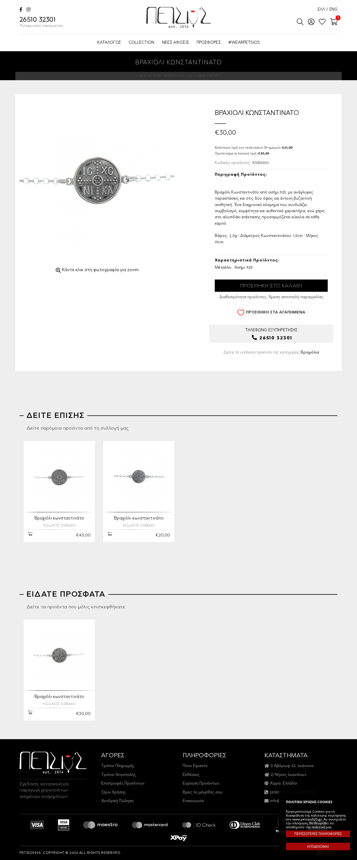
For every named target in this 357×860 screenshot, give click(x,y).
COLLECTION (141, 43)
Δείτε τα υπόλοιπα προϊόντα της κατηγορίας (271, 353)
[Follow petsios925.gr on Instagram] (28, 10)
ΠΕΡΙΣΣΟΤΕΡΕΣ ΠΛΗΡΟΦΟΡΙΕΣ (318, 833)
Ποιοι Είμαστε (195, 766)
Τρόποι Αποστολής (118, 775)
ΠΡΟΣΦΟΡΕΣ (209, 43)
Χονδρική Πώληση (117, 801)
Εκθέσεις (191, 775)
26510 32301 (42, 22)
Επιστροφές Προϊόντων (122, 783)
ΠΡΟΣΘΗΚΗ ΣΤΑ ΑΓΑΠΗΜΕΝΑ (275, 312)
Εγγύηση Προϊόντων (201, 783)
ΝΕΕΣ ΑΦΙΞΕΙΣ (175, 43)
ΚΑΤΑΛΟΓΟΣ (109, 43)
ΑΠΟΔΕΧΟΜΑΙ (318, 846)
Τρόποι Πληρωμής (117, 766)
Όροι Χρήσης (113, 792)
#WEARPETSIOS (244, 43)
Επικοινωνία (193, 801)
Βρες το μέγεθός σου (203, 792)
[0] (332, 22)
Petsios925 (178, 17)
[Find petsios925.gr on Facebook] (21, 10)
